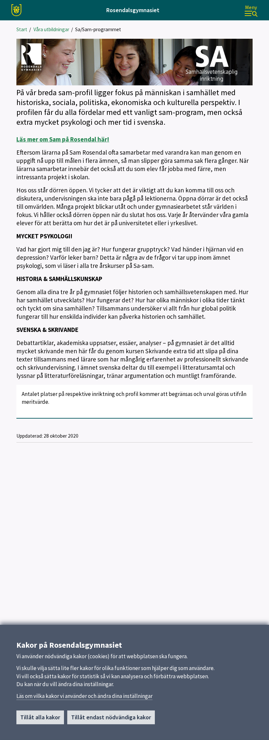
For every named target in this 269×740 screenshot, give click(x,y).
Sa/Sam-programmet (98, 29)
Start (21, 29)
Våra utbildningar (51, 29)
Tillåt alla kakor (40, 717)
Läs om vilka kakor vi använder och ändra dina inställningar (84, 696)
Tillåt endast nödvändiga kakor (111, 717)
